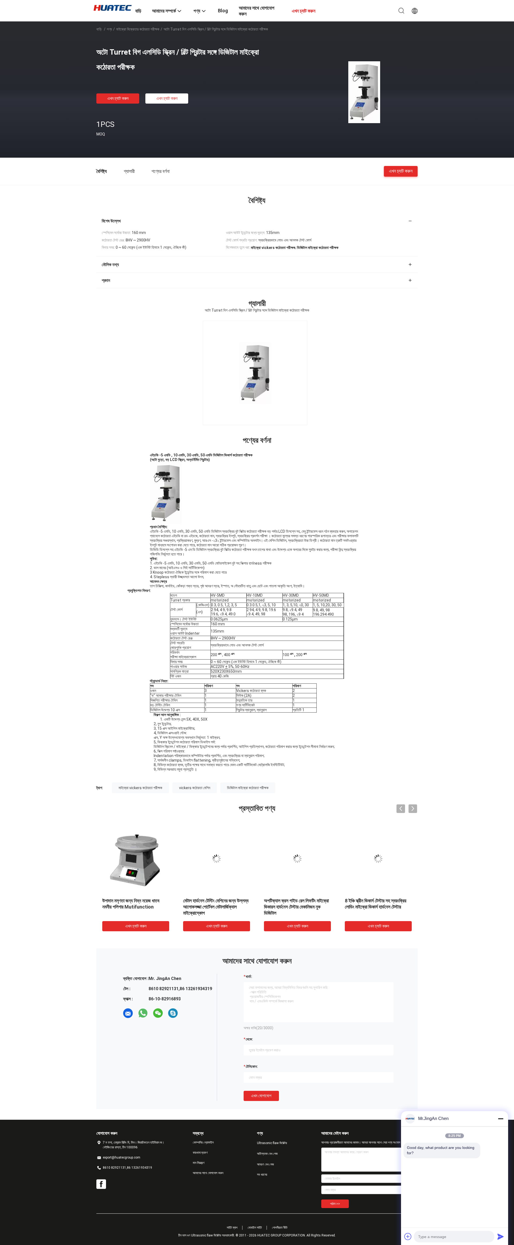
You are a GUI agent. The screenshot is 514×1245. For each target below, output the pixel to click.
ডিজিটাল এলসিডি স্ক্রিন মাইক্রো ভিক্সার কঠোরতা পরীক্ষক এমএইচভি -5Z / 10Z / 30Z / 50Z (377, 907)
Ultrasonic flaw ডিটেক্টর (272, 1143)
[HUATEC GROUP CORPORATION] (112, 7)
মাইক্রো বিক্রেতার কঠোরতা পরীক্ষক (137, 29)
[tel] (188, 1013)
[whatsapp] (143, 1013)
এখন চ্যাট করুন (117, 98)
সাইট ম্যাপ (232, 1227)
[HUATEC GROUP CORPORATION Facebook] (101, 1184)
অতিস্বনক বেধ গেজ (267, 1154)
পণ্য (109, 29)
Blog (223, 10)
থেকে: (249, 1039)
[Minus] (500, 1118)
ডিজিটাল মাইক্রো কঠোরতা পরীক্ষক (248, 788)
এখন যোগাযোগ (261, 1095)
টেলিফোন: (252, 1066)
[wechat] (158, 1013)
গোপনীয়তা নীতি (280, 1227)
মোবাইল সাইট (255, 1227)
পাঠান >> (335, 1204)
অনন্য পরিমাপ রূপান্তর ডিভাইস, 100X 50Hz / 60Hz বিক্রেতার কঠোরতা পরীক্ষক (294, 907)
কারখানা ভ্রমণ (200, 1153)
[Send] (500, 1236)
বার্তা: (249, 976)
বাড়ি (99, 29)
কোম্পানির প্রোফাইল (203, 1142)
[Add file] (408, 1236)
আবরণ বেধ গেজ (265, 1164)
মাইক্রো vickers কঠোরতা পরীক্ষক (140, 788)
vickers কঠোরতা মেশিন (194, 788)
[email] (128, 1013)
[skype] (173, 1013)
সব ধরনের (262, 1174)
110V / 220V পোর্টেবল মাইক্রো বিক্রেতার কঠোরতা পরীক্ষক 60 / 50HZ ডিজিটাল (133, 907)
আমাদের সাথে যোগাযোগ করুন (208, 1173)
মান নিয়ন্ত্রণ (199, 1163)
